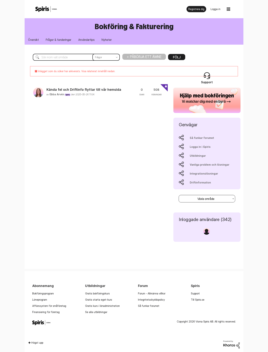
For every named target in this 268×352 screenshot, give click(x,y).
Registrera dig (196, 9)
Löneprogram (39, 299)
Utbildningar (198, 155)
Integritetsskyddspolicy (151, 299)
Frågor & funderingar (58, 40)
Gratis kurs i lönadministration (102, 305)
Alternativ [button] (177, 58)
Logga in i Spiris (200, 146)
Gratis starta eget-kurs (98, 299)
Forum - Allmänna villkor (151, 293)
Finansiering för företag (46, 312)
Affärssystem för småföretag (49, 305)
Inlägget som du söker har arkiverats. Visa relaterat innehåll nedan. (76, 71)
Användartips (86, 40)
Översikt (33, 40)
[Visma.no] (46, 9)
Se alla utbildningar (96, 312)
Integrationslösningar (204, 173)
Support (195, 293)
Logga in (215, 9)
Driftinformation (200, 182)
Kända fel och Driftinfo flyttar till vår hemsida (83, 89)
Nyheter (107, 40)
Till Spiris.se (197, 299)
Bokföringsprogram (43, 293)
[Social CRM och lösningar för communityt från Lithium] (231, 344)
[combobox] (73, 57)
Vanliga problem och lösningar (209, 164)
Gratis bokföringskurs (97, 293)
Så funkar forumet (202, 137)
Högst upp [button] (37, 342)
